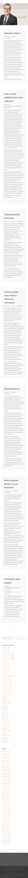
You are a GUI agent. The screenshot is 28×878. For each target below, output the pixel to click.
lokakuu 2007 (5, 820)
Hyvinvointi (4, 668)
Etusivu (6, 874)
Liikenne (3, 696)
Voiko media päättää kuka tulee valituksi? (13, 97)
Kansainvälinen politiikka (7, 675)
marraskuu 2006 (5, 843)
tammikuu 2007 (5, 838)
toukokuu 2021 (5, 765)
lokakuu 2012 (5, 795)
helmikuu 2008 (5, 811)
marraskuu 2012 (5, 792)
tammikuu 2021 (5, 774)
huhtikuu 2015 (5, 785)
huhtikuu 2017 (5, 783)
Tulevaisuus (4, 726)
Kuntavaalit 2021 (6, 691)
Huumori (4, 666)
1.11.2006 (6, 586)
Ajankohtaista (5, 648)
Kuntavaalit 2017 (6, 689)
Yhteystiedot (22, 876)
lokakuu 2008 (5, 799)
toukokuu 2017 (5, 781)
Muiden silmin (19, 874)
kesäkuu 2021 (5, 763)
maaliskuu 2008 (5, 808)
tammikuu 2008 (5, 813)
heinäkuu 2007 (5, 827)
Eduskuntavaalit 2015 (7, 655)
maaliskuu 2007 (5, 834)
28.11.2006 (6, 104)
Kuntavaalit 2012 (6, 687)
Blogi (7, 854)
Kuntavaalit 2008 (6, 684)
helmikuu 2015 (5, 790)
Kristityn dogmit (5, 677)
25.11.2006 (6, 392)
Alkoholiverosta (12, 389)
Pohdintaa (4, 712)
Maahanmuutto (5, 703)
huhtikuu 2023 (5, 751)
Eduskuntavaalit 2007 (9, 106)
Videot (3, 737)
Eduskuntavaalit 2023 (7, 659)
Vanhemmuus (14, 491)
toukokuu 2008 (5, 804)
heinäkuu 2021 (5, 760)
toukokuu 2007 (5, 829)
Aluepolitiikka (5, 650)
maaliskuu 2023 (5, 753)
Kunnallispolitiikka (8, 587)
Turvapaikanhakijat (6, 730)
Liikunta (3, 698)
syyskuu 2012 (5, 797)
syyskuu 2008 (5, 802)
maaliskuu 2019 (5, 776)
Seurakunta (4, 719)
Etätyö (3, 661)
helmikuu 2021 (5, 772)
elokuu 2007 (4, 824)
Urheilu (3, 733)
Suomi (3, 721)
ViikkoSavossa (16, 592)
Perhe (12, 306)
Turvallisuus (4, 728)
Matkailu (4, 705)
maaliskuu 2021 (5, 769)
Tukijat (4, 876)
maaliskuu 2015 (5, 788)
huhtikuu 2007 (5, 831)
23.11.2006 (6, 491)
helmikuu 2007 (5, 836)
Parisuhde (4, 707)
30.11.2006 (6, 36)
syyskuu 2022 (5, 758)
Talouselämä (5, 723)
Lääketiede (4, 700)
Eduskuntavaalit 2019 (7, 657)
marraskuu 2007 (5, 818)
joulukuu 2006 (5, 841)
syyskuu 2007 (5, 822)
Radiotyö (13, 36)
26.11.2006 (6, 306)
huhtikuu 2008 (5, 806)
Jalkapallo (4, 671)
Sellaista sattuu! (12, 33)
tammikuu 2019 (5, 779)
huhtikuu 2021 (5, 767)
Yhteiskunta (4, 739)
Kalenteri (4, 673)
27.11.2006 (6, 221)
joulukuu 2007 (5, 815)
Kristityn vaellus (5, 680)
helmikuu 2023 (5, 756)
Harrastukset (5, 664)
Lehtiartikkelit (18, 106)
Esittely (12, 874)
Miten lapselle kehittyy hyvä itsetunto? (11, 484)
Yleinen (13, 221)
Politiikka (13, 392)
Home (3, 854)
